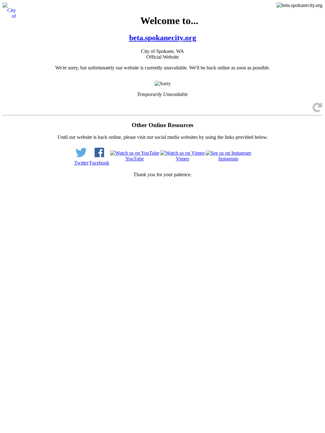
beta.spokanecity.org (162, 38)
